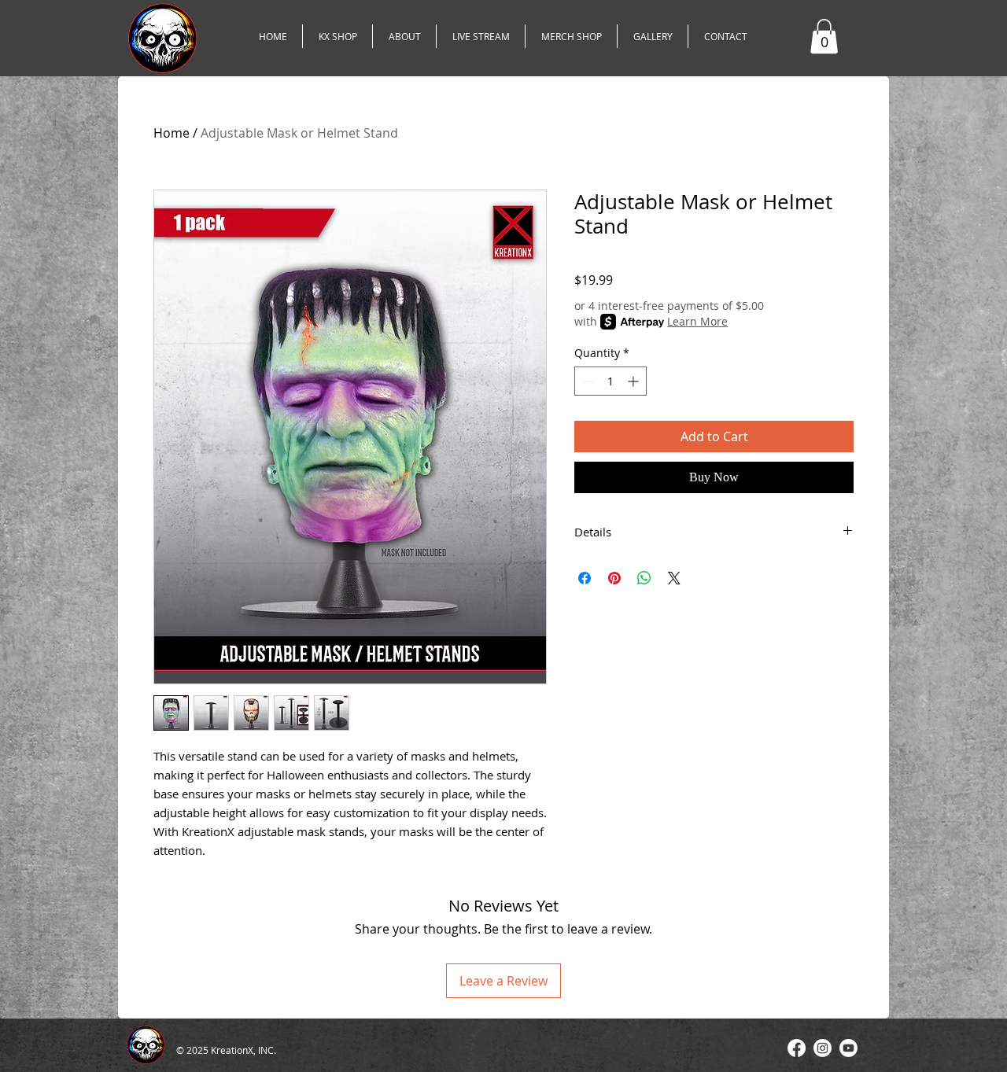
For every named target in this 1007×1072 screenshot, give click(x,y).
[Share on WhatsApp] (644, 578)
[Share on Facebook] (584, 578)
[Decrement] (586, 381)
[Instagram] (822, 1048)
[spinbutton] (610, 381)
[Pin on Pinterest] (614, 578)
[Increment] (634, 381)
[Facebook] (797, 1048)
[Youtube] (848, 1048)
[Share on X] (674, 578)
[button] (824, 36)
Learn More (697, 321)
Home (171, 133)
